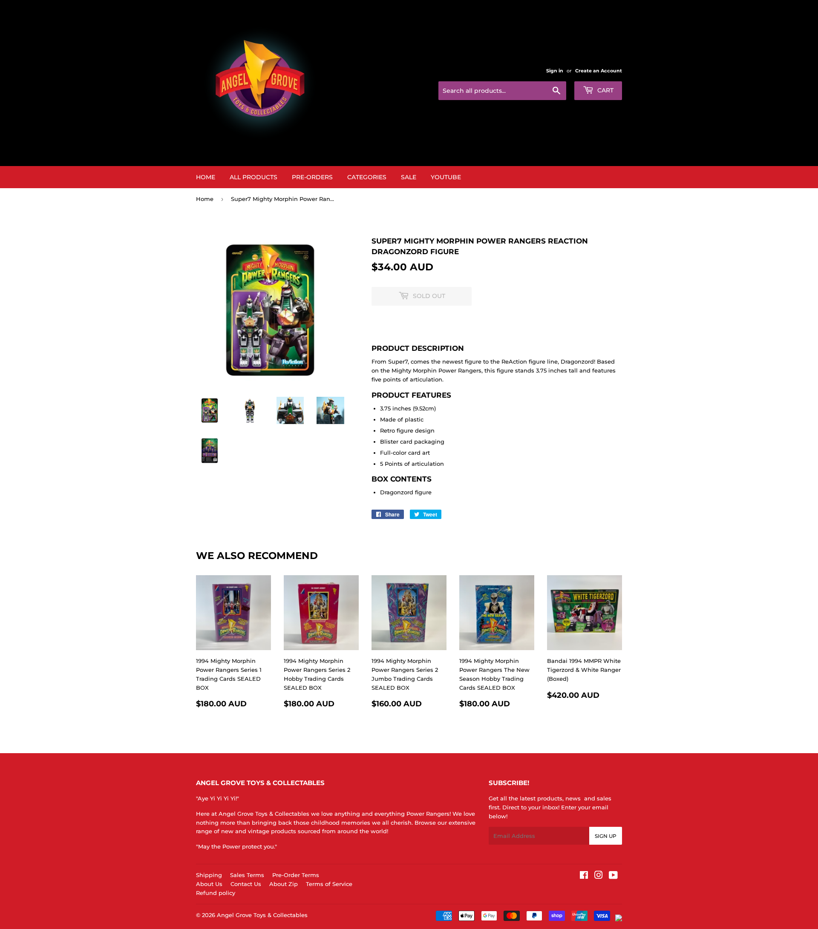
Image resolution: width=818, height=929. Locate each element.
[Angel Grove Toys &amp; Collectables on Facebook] (583, 876)
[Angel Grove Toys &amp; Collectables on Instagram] (598, 876)
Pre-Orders (312, 177)
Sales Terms (247, 875)
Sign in (554, 71)
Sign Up (605, 836)
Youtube (446, 177)
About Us (209, 883)
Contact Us (245, 883)
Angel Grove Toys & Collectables (262, 915)
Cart (605, 90)
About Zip (283, 883)
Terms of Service (329, 883)
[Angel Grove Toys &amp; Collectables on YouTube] (613, 876)
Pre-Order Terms (295, 875)
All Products (253, 177)
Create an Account (598, 71)
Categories (366, 177)
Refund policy (215, 892)
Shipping (209, 875)
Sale (408, 177)
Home (205, 177)
